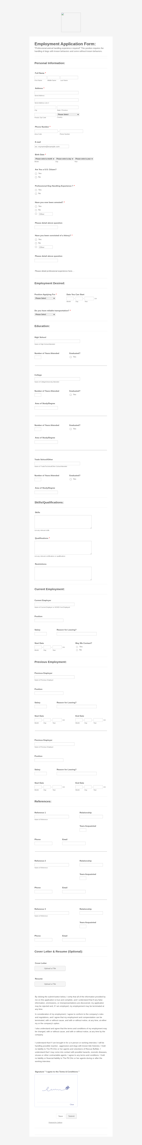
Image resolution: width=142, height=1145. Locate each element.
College (38, 375)
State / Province (62, 110)
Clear (72, 1104)
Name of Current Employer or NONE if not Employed (52, 607)
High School (40, 337)
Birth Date (40, 154)
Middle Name (51, 80)
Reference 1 (40, 812)
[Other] (38, 213)
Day (56, 161)
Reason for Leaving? (67, 630)
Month (37, 161)
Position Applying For (46, 294)
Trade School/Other (44, 459)
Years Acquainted (88, 826)
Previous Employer (43, 673)
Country (59, 117)
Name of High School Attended (45, 344)
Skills (37, 512)
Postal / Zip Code (40, 117)
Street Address (40, 95)
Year (76, 161)
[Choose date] (96, 298)
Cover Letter (41, 963)
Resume (39, 979)
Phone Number (42, 127)
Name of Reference (41, 819)
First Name (38, 80)
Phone (38, 839)
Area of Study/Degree (45, 403)
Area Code (38, 134)
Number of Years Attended (47, 353)
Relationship (86, 812)
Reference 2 (40, 861)
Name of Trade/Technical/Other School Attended (51, 466)
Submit (71, 1116)
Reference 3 (40, 909)
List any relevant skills (42, 530)
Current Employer (43, 600)
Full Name (40, 73)
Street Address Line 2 (42, 103)
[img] (56, 1088)
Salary (37, 630)
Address (39, 88)
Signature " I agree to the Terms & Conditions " (57, 1072)
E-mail (38, 142)
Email (64, 839)
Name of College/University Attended (47, 382)
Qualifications (42, 538)
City (36, 110)
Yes (39, 173)
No (39, 177)
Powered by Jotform (55, 1122)
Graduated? (74, 353)
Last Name (64, 80)
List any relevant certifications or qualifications (50, 556)
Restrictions (40, 564)
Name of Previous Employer (44, 680)
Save (60, 1116)
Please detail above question (48, 223)
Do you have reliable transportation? (53, 310)
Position (38, 616)
